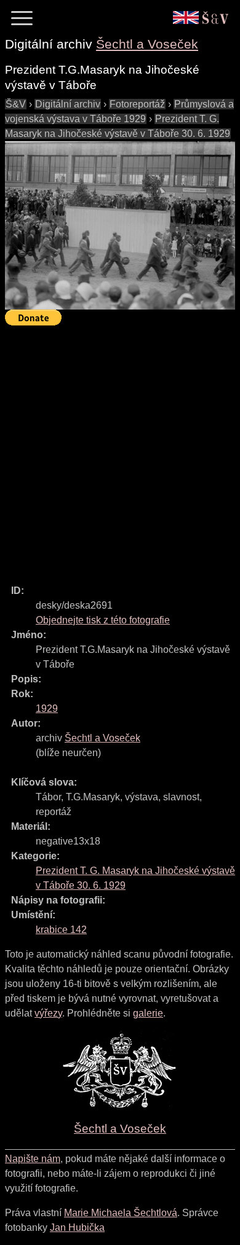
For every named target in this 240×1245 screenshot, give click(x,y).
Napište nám (32, 1158)
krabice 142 (61, 929)
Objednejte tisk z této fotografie (103, 620)
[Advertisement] (120, 449)
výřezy (48, 1013)
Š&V (16, 104)
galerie (148, 1013)
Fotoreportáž (137, 104)
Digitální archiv (67, 104)
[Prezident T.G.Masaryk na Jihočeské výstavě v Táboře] (120, 225)
